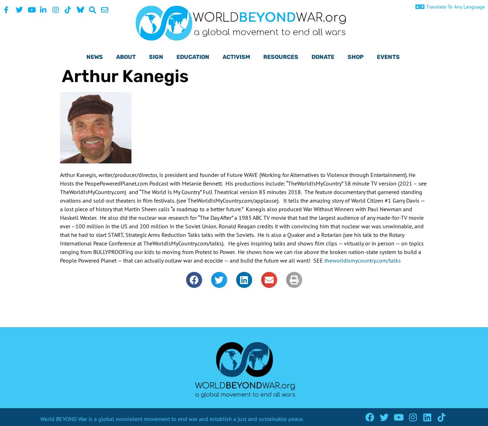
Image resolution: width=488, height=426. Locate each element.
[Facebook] (370, 417)
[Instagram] (413, 417)
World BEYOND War (63, 418)
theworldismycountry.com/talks (362, 260)
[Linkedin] (427, 417)
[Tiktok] (441, 417)
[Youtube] (398, 417)
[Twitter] (384, 417)
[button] (194, 280)
